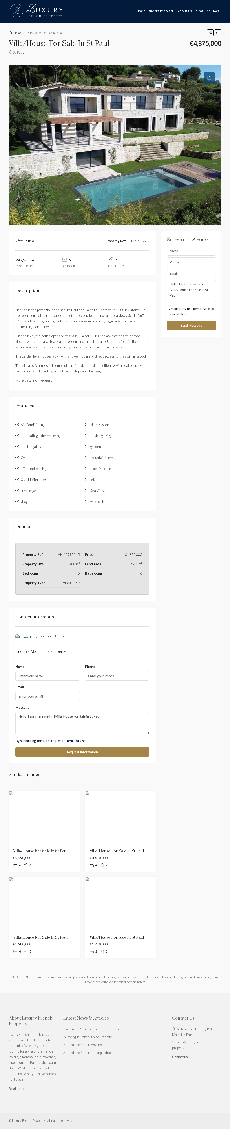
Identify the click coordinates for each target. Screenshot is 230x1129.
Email (19, 687)
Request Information (82, 752)
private (95, 480)
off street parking (33, 469)
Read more (16, 1088)
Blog (199, 11)
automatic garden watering (40, 436)
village (25, 501)
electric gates (31, 447)
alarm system (100, 425)
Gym (24, 458)
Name (19, 666)
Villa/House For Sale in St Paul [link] (40, 851)
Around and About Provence (83, 1045)
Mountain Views (102, 458)
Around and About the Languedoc (87, 1053)
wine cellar (98, 501)
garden (95, 447)
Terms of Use (76, 741)
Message (22, 707)
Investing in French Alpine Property (87, 1037)
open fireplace (100, 469)
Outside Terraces (34, 480)
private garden (31, 491)
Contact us (180, 1057)
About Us (185, 11)
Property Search (161, 11)
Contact (213, 11)
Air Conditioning (32, 425)
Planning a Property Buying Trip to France (92, 1029)
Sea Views (98, 491)
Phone (90, 666)
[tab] (209, 77)
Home (141, 11)
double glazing (100, 436)
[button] (210, 32)
